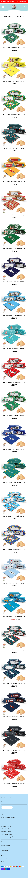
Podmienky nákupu (6, 826)
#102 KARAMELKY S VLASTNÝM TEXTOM (14, 750)
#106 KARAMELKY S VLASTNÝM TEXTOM (14, 148)
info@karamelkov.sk (10, 817)
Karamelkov (12, 874)
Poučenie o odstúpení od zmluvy (9, 837)
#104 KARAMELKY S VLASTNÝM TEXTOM (14, 48)
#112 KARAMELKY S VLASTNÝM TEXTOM (14, 315)
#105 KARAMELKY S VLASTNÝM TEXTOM (14, 114)
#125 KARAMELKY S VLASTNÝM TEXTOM (14, 717)
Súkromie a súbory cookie (8, 829)
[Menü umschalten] (3, 6)
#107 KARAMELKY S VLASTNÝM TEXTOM (14, 81)
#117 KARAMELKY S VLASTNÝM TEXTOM (14, 483)
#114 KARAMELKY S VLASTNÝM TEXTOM (14, 382)
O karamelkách (5, 859)
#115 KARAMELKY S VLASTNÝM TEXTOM (14, 416)
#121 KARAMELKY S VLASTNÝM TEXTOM (14, 616)
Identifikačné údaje (6, 834)
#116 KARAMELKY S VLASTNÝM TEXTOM (14, 449)
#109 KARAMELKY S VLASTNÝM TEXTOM (14, 215)
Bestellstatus (4, 850)
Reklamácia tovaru (6, 831)
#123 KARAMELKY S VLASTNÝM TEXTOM (14, 650)
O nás (2, 861)
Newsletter (7, 807)
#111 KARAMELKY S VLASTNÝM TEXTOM (14, 282)
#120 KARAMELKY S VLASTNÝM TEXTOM (14, 583)
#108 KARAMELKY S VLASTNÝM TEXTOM (14, 181)
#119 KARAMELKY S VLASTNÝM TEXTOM (14, 549)
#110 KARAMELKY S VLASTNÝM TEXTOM (14, 248)
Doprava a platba (5, 845)
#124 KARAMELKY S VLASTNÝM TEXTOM (14, 683)
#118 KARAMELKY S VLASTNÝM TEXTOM (14, 516)
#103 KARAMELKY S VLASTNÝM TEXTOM (14, 784)
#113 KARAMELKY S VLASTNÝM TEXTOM (14, 349)
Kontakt (3, 848)
